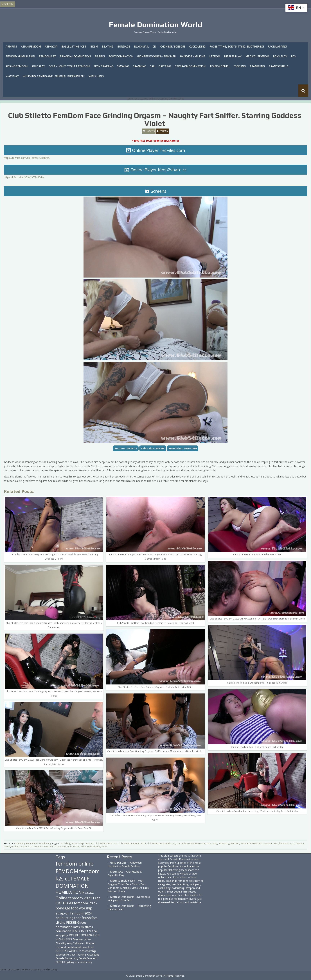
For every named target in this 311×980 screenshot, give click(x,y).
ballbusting (64, 918)
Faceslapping (277, 46)
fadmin (164, 131)
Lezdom (214, 56)
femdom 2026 (82, 939)
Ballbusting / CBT (73, 46)
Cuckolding (197, 46)
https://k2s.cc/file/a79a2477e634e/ (24, 177)
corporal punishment (68, 947)
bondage (63, 908)
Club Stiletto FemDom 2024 (132, 843)
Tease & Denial (219, 66)
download (88, 947)
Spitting (165, 66)
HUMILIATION (69, 892)
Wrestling (96, 76)
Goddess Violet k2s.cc (45, 846)
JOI (63, 962)
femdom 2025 (85, 903)
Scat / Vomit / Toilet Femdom (69, 66)
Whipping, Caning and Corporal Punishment (54, 76)
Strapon (90, 943)
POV (293, 56)
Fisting (100, 56)
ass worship (77, 843)
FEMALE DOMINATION (251, 843)
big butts (89, 843)
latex (76, 927)
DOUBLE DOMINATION (84, 935)
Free (96, 898)
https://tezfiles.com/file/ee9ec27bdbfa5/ (27, 157)
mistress (87, 927)
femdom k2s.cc (287, 843)
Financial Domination (75, 56)
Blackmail (141, 46)
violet (104, 846)
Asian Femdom (31, 46)
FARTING (235, 843)
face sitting (212, 843)
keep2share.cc (76, 943)
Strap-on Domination (190, 66)
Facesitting (224, 843)
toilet (83, 846)
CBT (59, 903)
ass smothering (83, 962)
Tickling (240, 66)
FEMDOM (67, 871)
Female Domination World (155, 25)
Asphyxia (51, 46)
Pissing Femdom (17, 66)
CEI (154, 46)
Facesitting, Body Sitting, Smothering (236, 46)
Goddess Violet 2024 (22, 846)
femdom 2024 (271, 843)
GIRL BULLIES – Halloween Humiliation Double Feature (125, 864)
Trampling (257, 66)
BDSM (94, 46)
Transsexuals (279, 66)
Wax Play (12, 76)
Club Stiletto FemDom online (191, 843)
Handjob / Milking (192, 56)
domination (63, 931)
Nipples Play (233, 56)
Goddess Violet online (68, 846)
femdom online (74, 863)
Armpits (11, 46)
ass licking (65, 843)
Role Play (38, 66)
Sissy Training (103, 66)
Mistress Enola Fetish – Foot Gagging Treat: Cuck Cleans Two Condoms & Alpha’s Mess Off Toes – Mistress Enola (129, 886)
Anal (94, 931)
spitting (70, 962)
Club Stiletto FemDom (106, 843)
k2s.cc (88, 892)
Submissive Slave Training (71, 954)
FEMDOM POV (81, 931)
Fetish (82, 958)
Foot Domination (121, 56)
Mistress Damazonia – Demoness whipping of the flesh (129, 898)
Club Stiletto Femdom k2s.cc (161, 843)
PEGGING (73, 922)
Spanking (139, 66)
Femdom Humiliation (20, 56)
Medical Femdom (257, 56)
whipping (62, 935)
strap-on (62, 913)
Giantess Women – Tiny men (156, 56)
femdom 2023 (80, 897)
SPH (152, 66)
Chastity (61, 943)
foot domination (71, 924)
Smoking (123, 66)
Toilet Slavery (93, 846)
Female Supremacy (67, 958)
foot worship (81, 908)
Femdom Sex (47, 56)
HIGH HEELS (64, 939)
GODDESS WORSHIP (68, 951)
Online (61, 897)
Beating (107, 46)
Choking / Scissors (172, 46)
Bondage (123, 46)
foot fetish (82, 918)
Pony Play (280, 56)
